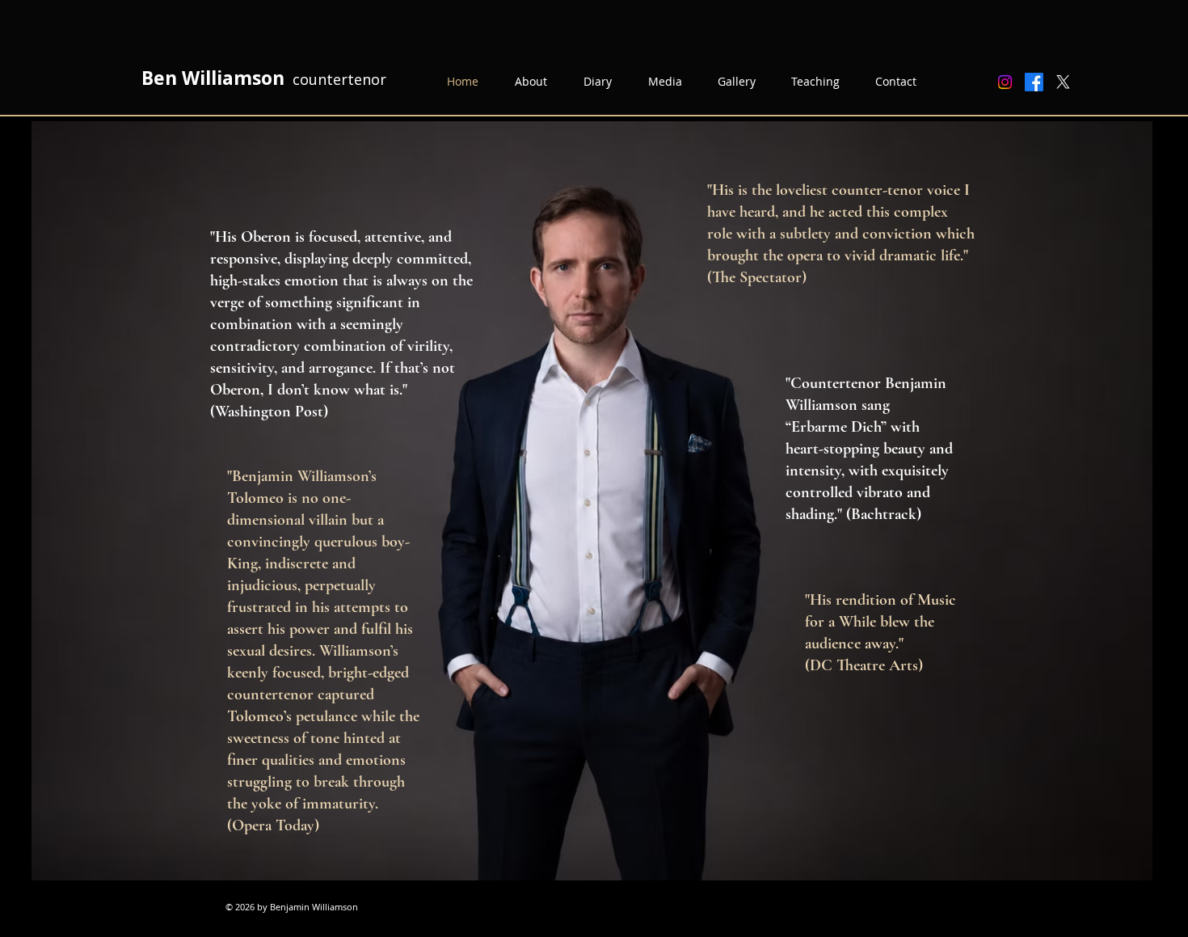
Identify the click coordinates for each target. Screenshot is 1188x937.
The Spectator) (759, 277)
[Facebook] (1034, 82)
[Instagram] (1005, 82)
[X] (1063, 82)
